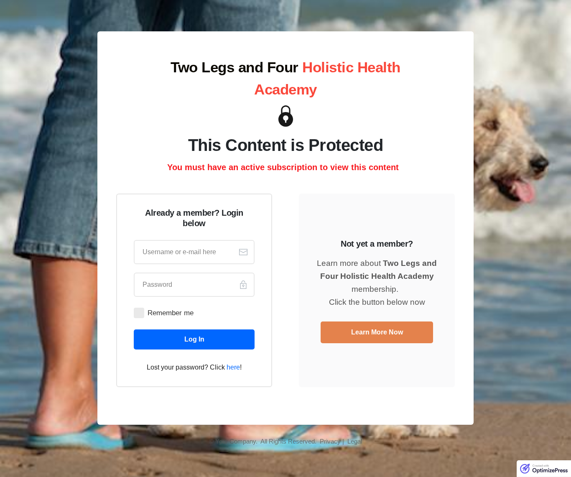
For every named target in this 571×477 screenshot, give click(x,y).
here (233, 367)
